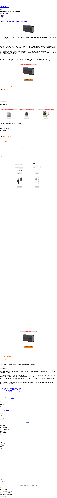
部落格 (3, 16)
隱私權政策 (33, 485)
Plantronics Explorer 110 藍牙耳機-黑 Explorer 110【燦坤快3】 (11, 391)
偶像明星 (7, 410)
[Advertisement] (28, 463)
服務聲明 (37, 485)
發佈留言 (2, 419)
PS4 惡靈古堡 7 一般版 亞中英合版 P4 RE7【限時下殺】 (11, 397)
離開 (5, 496)
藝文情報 (7, 13)
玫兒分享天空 (4, 7)
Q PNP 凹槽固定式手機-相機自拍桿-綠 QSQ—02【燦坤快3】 (11, 388)
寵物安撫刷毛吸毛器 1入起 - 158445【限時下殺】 (10, 396)
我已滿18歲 (2, 496)
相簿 (3, 15)
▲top (1, 412)
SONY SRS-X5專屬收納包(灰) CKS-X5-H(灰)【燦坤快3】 (15, 21)
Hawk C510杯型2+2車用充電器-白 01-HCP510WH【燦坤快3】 (11, 390)
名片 (3, 17)
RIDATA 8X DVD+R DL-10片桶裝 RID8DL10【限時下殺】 (11, 389)
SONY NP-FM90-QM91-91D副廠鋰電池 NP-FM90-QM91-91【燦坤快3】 (13, 398)
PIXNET (22, 485)
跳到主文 (1, 9)
